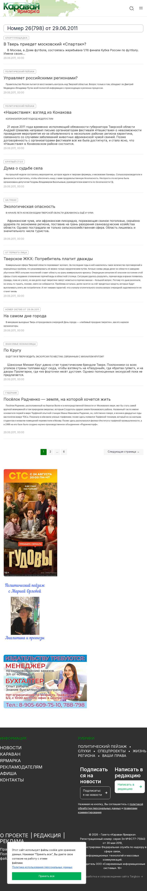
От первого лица (16, 252)
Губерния (11, 393)
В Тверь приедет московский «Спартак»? (45, 44)
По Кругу (12, 350)
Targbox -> (136, 876)
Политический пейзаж (19, 71)
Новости (11, 747)
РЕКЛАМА (12, 841)
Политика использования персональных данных (42, 867)
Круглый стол (14, 161)
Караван (10, 754)
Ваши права (114, 756)
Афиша (8, 773)
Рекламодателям (21, 767)
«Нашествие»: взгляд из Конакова (38, 112)
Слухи (84, 751)
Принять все (46, 876)
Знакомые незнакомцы (20, 344)
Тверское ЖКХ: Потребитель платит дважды (48, 258)
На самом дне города (25, 315)
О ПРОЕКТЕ (14, 835)
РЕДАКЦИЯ (47, 835)
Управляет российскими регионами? (41, 78)
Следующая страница (123, 451)
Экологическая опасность (29, 206)
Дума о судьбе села (23, 168)
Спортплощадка (16, 38)
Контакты (12, 780)
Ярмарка (10, 760)
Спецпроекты (112, 751)
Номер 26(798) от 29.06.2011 (22, 309)
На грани (10, 200)
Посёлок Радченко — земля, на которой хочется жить (57, 399)
